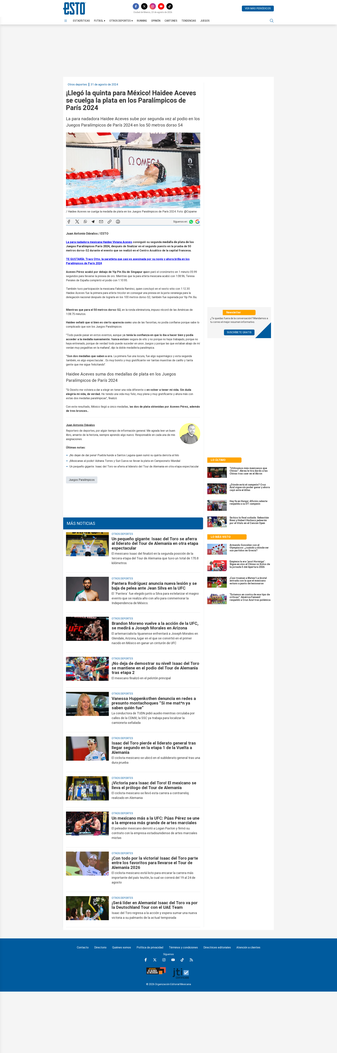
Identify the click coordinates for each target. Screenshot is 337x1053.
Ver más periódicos (258, 8)
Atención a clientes (248, 947)
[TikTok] (169, 6)
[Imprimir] (118, 221)
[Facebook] (136, 6)
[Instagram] (153, 6)
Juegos (205, 20)
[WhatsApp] (85, 221)
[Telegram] (93, 221)
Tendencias (188, 20)
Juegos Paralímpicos (82, 479)
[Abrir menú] (65, 20)
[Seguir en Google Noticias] (197, 222)
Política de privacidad (150, 947)
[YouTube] (161, 6)
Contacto (83, 947)
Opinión (155, 20)
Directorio (100, 947)
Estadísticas (81, 20)
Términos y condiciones (183, 947)
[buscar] (272, 21)
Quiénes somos (121, 947)
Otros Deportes (121, 20)
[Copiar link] (109, 221)
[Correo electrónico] (101, 221)
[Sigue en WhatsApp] (191, 222)
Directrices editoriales (217, 947)
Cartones (171, 20)
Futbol (99, 20)
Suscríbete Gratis (239, 332)
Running (142, 20)
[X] (144, 6)
